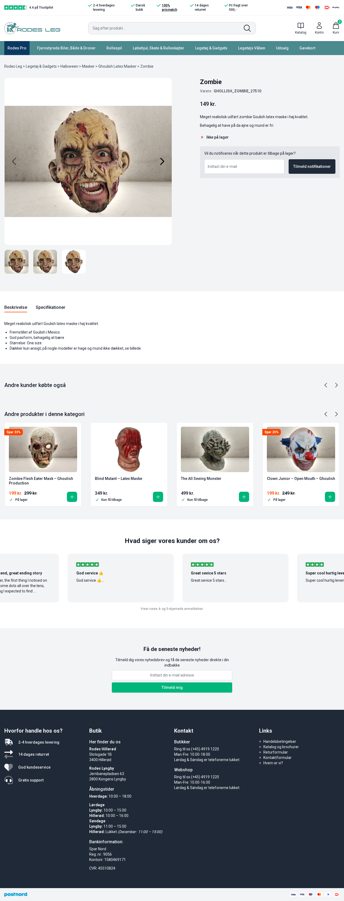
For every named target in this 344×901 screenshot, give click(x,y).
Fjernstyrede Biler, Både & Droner (66, 48)
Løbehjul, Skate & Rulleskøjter (158, 48)
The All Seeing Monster (201, 478)
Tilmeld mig (172, 687)
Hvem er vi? (273, 763)
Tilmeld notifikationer (312, 166)
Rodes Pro (17, 48)
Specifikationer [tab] (50, 307)
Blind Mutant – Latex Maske (118, 478)
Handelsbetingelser (279, 741)
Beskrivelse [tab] (15, 307)
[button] (72, 497)
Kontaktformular (277, 757)
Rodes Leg (13, 66)
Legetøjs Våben (251, 48)
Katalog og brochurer (281, 747)
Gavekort (307, 48)
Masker (88, 66)
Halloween (69, 66)
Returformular (275, 752)
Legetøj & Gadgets (211, 48)
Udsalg (282, 48)
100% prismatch (169, 7)
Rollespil (114, 48)
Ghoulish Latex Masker (117, 66)
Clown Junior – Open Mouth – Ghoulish (301, 478)
